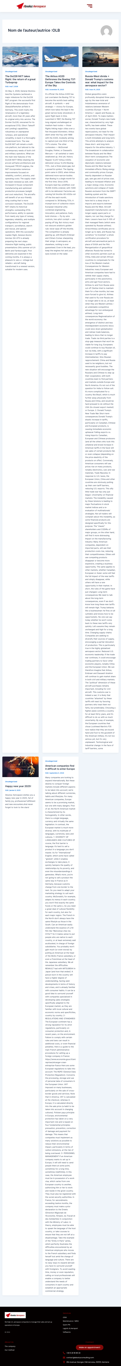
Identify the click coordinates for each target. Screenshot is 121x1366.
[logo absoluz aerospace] (15, 1315)
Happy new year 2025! (18, 786)
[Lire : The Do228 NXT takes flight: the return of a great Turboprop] (20, 57)
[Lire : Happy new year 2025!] (20, 767)
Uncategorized (11, 71)
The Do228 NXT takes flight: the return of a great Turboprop (20, 79)
